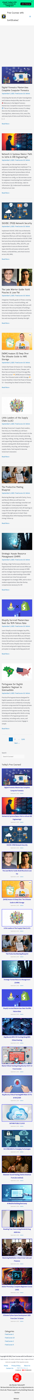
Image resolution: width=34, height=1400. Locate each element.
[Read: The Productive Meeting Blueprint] (17, 475)
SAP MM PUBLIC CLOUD (17, 1123)
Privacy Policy (16, 1366)
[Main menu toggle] (30, 17)
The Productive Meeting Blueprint (17, 954)
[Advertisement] (17, 44)
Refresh (16, 1399)
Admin (21, 793)
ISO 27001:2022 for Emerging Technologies (17, 1149)
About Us (27, 1366)
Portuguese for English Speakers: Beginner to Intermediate (12, 687)
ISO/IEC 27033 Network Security (17, 223)
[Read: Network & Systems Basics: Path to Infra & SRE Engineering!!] (17, 142)
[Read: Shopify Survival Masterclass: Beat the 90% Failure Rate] (17, 608)
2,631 (23, 739)
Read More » (6, 124)
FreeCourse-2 (9, 1341)
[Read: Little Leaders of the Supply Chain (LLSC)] (17, 405)
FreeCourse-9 (9, 1345)
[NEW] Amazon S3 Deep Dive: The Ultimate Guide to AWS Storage (15, 356)
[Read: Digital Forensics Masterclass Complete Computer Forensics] (17, 75)
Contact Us (9, 1368)
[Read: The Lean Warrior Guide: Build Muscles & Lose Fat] (17, 277)
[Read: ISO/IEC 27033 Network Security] (17, 211)
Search (4, 753)
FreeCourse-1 (9, 1334)
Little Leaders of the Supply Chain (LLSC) (17, 928)
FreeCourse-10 (20, 94)
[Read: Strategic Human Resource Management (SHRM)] (17, 541)
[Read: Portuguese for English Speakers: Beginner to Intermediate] (17, 672)
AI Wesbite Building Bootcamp (17, 1203)
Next (17, 743)
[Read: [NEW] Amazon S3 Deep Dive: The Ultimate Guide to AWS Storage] (17, 341)
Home (6, 1366)
